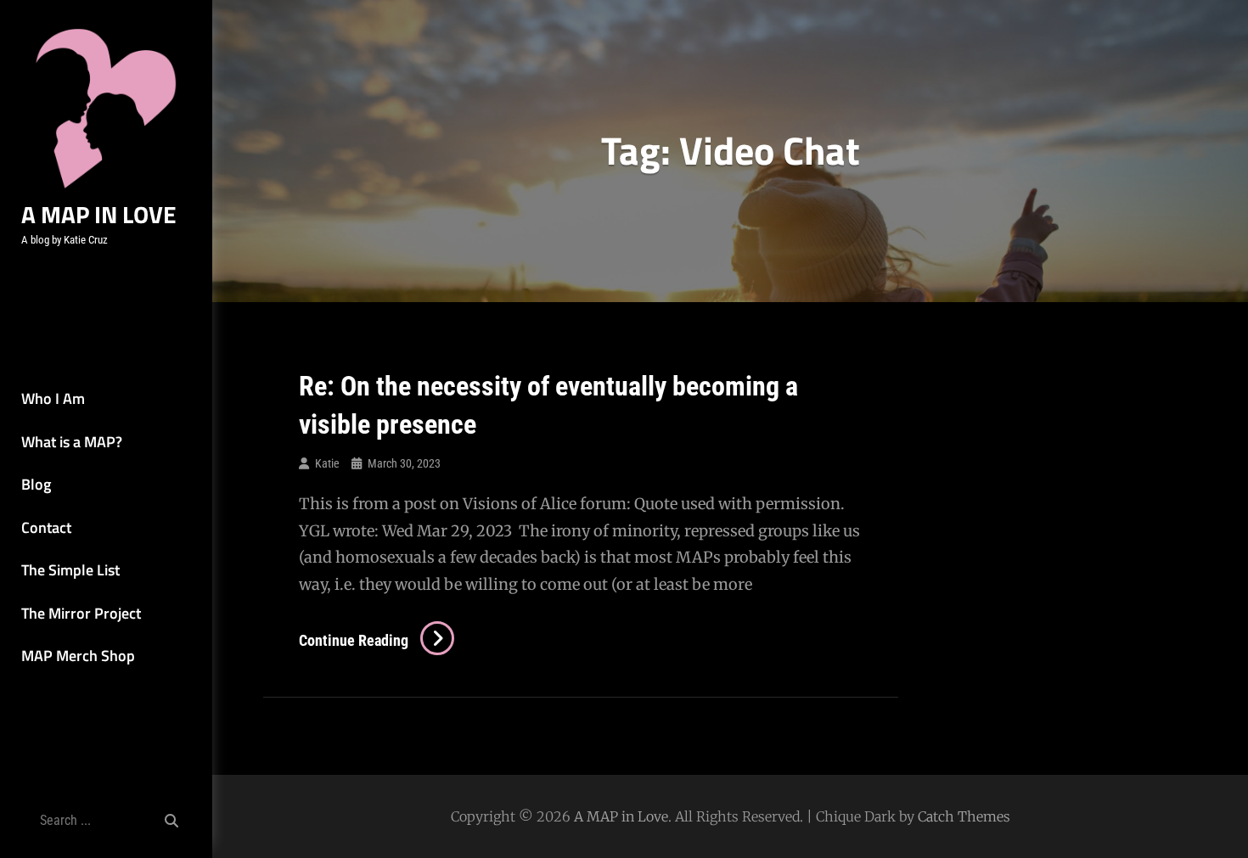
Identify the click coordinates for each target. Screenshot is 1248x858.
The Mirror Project (81, 613)
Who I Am (53, 398)
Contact (46, 527)
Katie (327, 463)
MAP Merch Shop (78, 655)
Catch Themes (964, 816)
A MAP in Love (99, 214)
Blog (36, 484)
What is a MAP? (71, 441)
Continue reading (376, 640)
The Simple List (70, 569)
